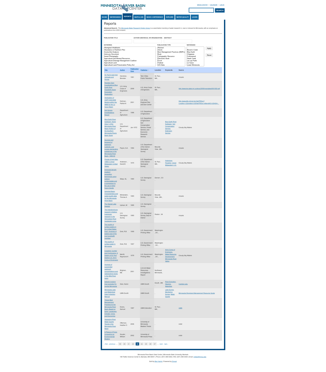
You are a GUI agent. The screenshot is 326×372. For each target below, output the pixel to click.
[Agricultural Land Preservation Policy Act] (130, 65)
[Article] (171, 50)
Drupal (174, 361)
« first (106, 344)
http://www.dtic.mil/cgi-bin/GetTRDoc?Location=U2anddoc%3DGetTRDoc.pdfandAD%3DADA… (199, 102)
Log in (222, 5)
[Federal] (171, 63)
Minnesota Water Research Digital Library (135, 28)
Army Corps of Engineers (170, 251)
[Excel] (171, 61)
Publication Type (164, 45)
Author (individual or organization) (148, 38)
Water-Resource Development (170, 255)
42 (133, 344)
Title (106, 70)
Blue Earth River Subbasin (170, 123)
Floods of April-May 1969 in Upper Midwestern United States (111, 162)
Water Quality (182, 17)
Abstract (168, 38)
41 (129, 344)
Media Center (202, 5)
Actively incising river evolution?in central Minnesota (111, 284)
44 (142, 344)
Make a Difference (155, 17)
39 (120, 344)
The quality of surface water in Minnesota (110, 244)
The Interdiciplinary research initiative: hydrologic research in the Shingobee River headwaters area (111, 215)
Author (122, 70)
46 (150, 344)
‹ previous (111, 344)
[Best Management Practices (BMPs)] (171, 52)
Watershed (191, 45)
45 (146, 344)
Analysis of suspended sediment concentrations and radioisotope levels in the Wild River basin (111, 271)
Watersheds (115, 17)
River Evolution (170, 282)
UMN (180, 308)
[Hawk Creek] (195, 59)
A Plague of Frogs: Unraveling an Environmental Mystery (111, 335)
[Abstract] (171, 48)
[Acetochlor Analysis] (130, 52)
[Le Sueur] (195, 63)
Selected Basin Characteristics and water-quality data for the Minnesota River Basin (111, 196)
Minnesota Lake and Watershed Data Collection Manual (110, 293)
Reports (127, 16)
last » (166, 344)
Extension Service (168, 132)
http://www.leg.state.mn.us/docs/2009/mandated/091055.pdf (199, 88)
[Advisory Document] (130, 54)
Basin (104, 17)
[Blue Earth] (195, 52)
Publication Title (111, 38)
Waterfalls (168, 286)
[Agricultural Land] (130, 63)
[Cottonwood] (195, 56)
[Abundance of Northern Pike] (130, 50)
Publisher (144, 70)
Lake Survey (169, 290)
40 (124, 344)
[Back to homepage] (123, 11)
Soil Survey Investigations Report (109, 112)
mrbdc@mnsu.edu (200, 357)
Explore (169, 17)
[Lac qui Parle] (195, 61)
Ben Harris (158, 361)
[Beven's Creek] (195, 50)
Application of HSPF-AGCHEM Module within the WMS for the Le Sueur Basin (111, 102)
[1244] (195, 48)
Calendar (213, 5)
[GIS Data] (171, 65)
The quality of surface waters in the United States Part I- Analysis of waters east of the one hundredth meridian (111, 231)
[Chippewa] (195, 54)
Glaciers (168, 284)
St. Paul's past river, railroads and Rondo (111, 77)
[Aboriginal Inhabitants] (130, 48)
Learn (194, 17)
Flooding (168, 163)
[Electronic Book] (171, 59)
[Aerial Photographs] (130, 56)
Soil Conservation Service (170, 126)
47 (155, 344)
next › (161, 344)
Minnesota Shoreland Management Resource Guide (197, 293)
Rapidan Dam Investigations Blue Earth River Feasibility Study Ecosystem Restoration (111, 88)
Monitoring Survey (169, 293)
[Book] (171, 54)
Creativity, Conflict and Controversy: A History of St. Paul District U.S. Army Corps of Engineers (111, 255)
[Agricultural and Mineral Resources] (130, 59)
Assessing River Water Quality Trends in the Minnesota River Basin (110, 324)
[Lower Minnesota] (195, 65)
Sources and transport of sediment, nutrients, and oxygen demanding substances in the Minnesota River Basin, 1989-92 (111, 148)
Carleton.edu (183, 284)
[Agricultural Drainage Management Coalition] (130, 61)
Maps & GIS (138, 17)
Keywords (108, 45)
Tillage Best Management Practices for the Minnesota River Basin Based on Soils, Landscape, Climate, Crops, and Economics (111, 308)
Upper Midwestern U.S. (170, 164)
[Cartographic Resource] (171, 56)
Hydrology (168, 160)
